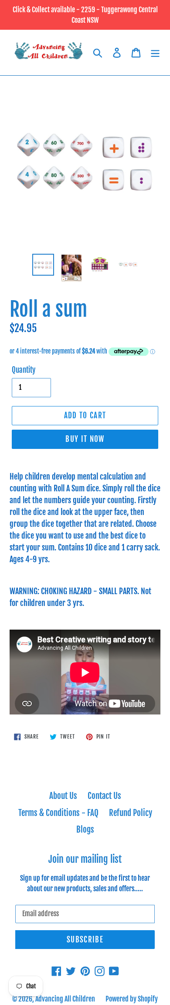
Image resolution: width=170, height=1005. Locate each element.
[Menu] (155, 52)
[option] (43, 265)
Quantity (23, 370)
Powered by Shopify (131, 998)
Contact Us (104, 796)
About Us (63, 796)
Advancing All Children (65, 998)
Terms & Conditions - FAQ (58, 813)
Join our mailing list (85, 859)
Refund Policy (130, 813)
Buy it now (85, 439)
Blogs (85, 829)
